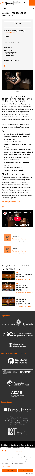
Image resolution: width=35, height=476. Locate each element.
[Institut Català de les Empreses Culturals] (17, 334)
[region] (17, 81)
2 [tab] (17, 91)
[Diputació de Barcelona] (17, 361)
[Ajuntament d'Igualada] (17, 323)
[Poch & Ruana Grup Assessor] (17, 420)
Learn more (6, 466)
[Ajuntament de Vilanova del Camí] (17, 383)
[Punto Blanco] (17, 409)
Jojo (16, 272)
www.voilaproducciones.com (11, 202)
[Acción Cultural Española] (17, 394)
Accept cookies (25, 470)
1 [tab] (16, 91)
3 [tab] (18, 91)
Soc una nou (19, 298)
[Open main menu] (32, 3)
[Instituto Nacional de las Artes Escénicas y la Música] (17, 372)
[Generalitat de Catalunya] (17, 345)
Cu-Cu (17, 283)
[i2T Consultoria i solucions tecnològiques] (17, 431)
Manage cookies (29, 473)
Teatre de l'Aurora (9, 33)
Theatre (7, 36)
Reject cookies (9, 470)
